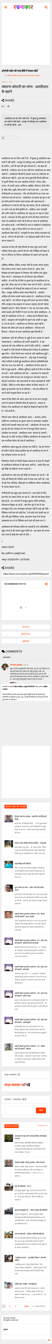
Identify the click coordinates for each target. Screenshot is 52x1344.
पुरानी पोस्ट (25, 634)
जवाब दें (12, 683)
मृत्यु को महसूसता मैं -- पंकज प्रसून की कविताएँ (31, 1210)
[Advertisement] (26, 39)
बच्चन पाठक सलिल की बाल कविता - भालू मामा (30, 843)
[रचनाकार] (23, 8)
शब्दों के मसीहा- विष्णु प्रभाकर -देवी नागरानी (30, 1162)
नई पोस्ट (26, 627)
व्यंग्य (10, 82)
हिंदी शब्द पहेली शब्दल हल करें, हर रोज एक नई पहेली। (23, 76)
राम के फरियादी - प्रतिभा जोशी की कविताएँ (29, 1234)
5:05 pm (25, 665)
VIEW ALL (42, 1126)
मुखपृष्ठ (5, 1329)
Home (3, 82)
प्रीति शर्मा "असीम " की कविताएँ (25, 1284)
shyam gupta (16, 664)
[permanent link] (8, 106)
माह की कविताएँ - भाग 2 (23, 1186)
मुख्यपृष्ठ (26, 641)
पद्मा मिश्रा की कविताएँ (23, 863)
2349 (26, 1306)
